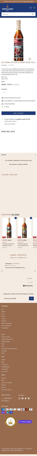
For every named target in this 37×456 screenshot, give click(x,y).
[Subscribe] (31, 298)
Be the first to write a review (18, 164)
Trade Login (4, 369)
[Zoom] (29, 58)
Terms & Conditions (6, 382)
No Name (4, 65)
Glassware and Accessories (9, 348)
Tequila (3, 318)
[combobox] (18, 14)
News (2, 380)
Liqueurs (3, 321)
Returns (3, 387)
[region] (18, 271)
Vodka (3, 316)
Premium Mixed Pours (7, 339)
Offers (3, 353)
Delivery (3, 155)
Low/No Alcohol (5, 341)
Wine (2, 346)
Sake (2, 344)
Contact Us (4, 364)
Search (3, 359)
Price (3, 81)
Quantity (4, 89)
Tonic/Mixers (4, 328)
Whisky (3, 311)
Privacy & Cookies (6, 389)
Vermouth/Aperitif (6, 325)
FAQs (2, 362)
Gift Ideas (4, 351)
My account (4, 371)
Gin (2, 309)
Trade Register (5, 367)
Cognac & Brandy (6, 323)
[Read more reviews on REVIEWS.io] (28, 286)
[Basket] (31, 7)
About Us (3, 378)
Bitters (3, 334)
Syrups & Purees (5, 337)
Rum (2, 314)
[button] (18, 164)
